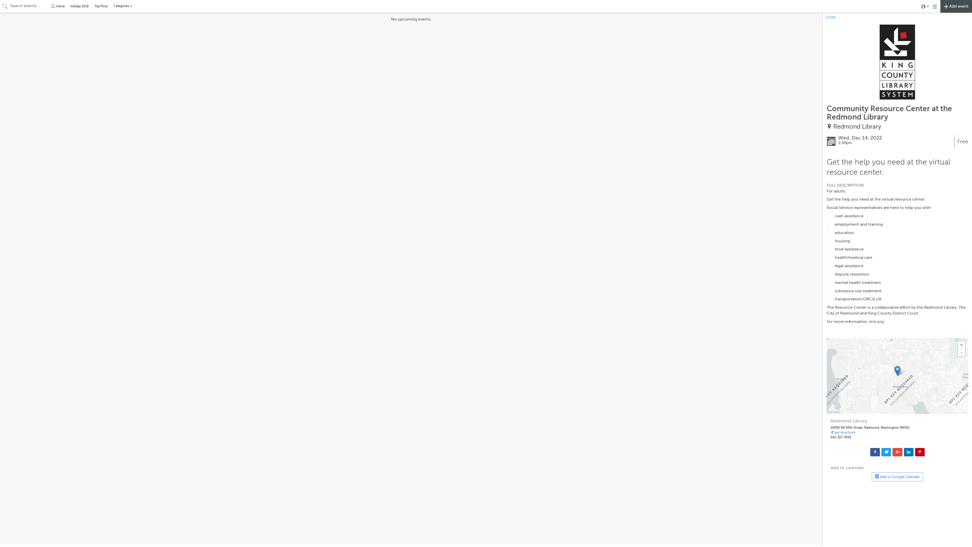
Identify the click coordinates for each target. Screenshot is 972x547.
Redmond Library (857, 126)
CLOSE (831, 17)
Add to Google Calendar (899, 477)
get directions (845, 432)
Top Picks (101, 6)
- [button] (961, 352)
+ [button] (961, 345)
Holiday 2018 (79, 6)
